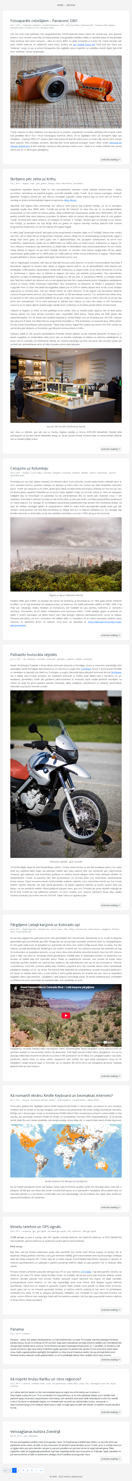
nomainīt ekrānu (79, 1100)
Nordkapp (116, 672)
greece (44, 183)
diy (24, 659)
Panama (17, 1329)
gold (37, 183)
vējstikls (79, 659)
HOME (60, 5)
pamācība (61, 659)
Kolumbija (67, 473)
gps (34, 1231)
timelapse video (47, 28)
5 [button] (31, 1470)
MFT (62, 25)
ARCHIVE (71, 5)
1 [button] (14, 1470)
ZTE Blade (86, 1271)
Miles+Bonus (67, 183)
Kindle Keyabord (64, 1100)
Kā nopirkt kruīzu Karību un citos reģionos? (45, 1379)
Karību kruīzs (73, 1383)
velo (25, 1436)
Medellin (84, 473)
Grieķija (51, 183)
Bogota (26, 473)
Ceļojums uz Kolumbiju (29, 468)
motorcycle (50, 659)
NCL (87, 1383)
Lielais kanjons (94, 929)
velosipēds (33, 1436)
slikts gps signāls (89, 1231)
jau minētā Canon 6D (84, 44)
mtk (69, 1231)
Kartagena (57, 473)
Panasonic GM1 (87, 25)
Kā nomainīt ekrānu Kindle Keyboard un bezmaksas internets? (61, 1095)
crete (32, 183)
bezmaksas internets (39, 1100)
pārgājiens (106, 929)
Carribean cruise (38, 1383)
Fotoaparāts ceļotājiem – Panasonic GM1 (44, 20)
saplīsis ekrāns (93, 1100)
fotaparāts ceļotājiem (32, 25)
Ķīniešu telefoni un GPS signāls (35, 1226)
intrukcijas (31, 659)
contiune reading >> (110, 159)
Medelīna (76, 473)
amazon (25, 1100)
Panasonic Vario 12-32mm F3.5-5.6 (24, 28)
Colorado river (43, 929)
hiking (71, 929)
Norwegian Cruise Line (100, 1383)
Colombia (47, 473)
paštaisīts (70, 659)
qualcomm (76, 1231)
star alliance (78, 183)
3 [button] (23, 1470)
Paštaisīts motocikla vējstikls (33, 654)
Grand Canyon (57, 929)
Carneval (26, 1383)
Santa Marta (102, 473)
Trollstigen (86, 668)
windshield (88, 659)
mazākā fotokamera (50, 25)
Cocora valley (36, 473)
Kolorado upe (81, 929)
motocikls (41, 659)
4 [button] (27, 1470)
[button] (36, 1470)
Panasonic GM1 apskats (105, 25)
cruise (48, 1383)
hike (66, 929)
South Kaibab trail (23, 932)
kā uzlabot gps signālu (57, 1231)
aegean (26, 183)
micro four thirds (72, 25)
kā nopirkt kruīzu (59, 1383)
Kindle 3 (52, 1100)
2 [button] (18, 1470)
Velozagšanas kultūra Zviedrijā (35, 1431)
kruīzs (82, 1383)
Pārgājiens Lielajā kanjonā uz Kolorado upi (45, 924)
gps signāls (41, 1231)
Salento (93, 473)
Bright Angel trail (29, 929)
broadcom (27, 1231)
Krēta (58, 183)
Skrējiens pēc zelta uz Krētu (33, 179)
